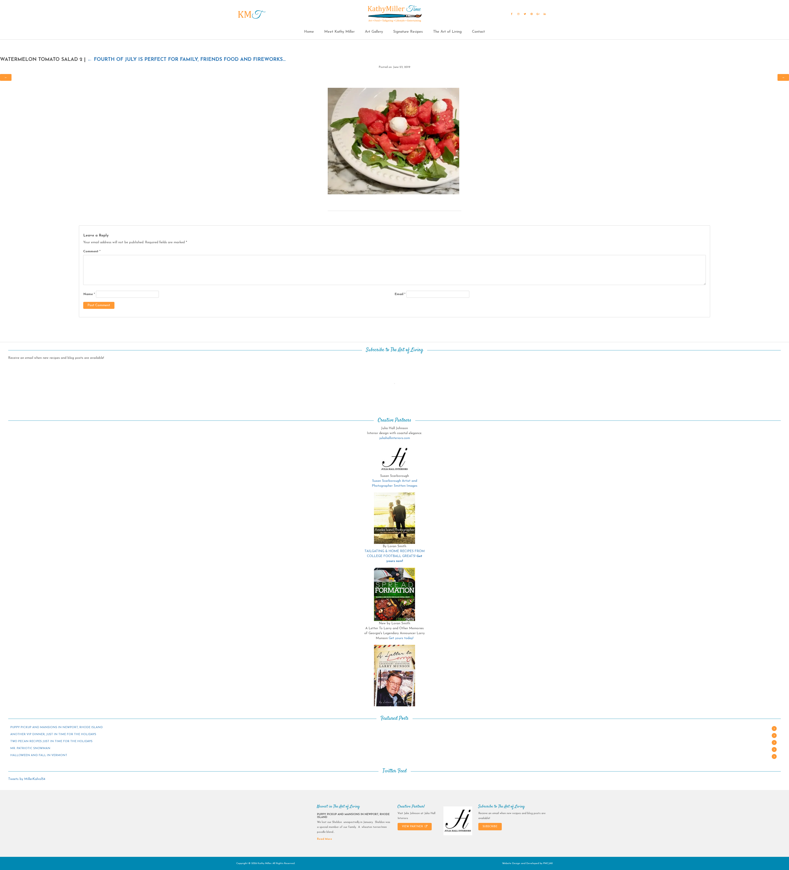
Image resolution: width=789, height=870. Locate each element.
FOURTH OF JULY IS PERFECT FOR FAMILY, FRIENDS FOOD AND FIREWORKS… (186, 59)
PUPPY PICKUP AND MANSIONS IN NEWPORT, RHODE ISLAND (56, 727)
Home (309, 32)
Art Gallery (374, 32)
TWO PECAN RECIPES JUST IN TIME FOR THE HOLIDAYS (51, 741)
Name (89, 294)
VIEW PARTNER (413, 826)
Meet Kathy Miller (339, 32)
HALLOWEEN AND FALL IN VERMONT (38, 755)
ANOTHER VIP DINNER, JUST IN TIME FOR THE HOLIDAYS (53, 734)
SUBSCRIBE (490, 826)
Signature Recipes (408, 32)
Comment (91, 251)
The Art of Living (447, 32)
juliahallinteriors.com (394, 438)
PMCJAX (548, 863)
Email (399, 294)
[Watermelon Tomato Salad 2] (393, 140)
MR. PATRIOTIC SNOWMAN (30, 748)
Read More (324, 839)
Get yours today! (401, 638)
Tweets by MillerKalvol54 (26, 779)
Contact (478, 32)
